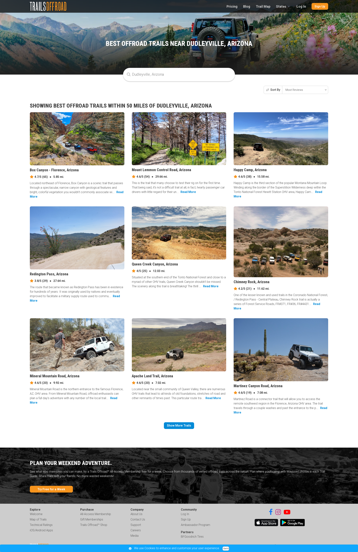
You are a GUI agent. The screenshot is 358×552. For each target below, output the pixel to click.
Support (136, 525)
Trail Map (263, 6)
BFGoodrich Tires (192, 536)
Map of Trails (38, 519)
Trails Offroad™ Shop (93, 525)
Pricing (232, 6)
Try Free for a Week (51, 489)
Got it (225, 548)
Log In (301, 6)
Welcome (36, 514)
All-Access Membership (95, 514)
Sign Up (320, 6)
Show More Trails (179, 425)
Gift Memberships (91, 519)
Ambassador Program (195, 525)
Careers (136, 530)
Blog (246, 6)
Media (135, 535)
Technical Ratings (41, 525)
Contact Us (138, 519)
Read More (188, 192)
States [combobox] (281, 6)
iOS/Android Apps (41, 530)
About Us (136, 514)
